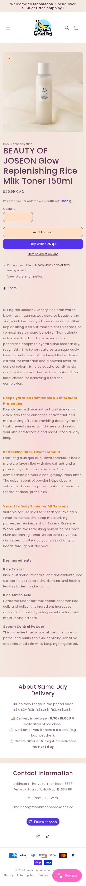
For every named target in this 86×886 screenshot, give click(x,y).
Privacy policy (48, 875)
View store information (25, 276)
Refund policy (26, 875)
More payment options (43, 254)
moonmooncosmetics (41, 870)
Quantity (9, 209)
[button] (8, 27)
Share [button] (12, 288)
